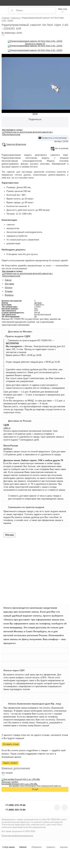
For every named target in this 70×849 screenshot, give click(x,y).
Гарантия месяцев (16, 144)
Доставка (9, 284)
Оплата (8, 287)
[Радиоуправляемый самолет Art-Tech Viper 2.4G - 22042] (35, 41)
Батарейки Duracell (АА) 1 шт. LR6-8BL (19, 784)
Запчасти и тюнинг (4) (35, 44)
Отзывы (9, 291)
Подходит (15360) (10, 782)
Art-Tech (38, 303)
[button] (4, 11)
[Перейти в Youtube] (65, 807)
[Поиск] (11, 10)
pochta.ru (7, 448)
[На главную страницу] (35, 2)
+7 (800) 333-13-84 (15, 809)
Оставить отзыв (11, 744)
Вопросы (9, 295)
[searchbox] (32, 10)
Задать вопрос (10, 763)
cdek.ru (6, 428)
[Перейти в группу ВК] (57, 807)
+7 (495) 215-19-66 (15, 805)
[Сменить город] (4, 2)
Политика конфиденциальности (17, 835)
